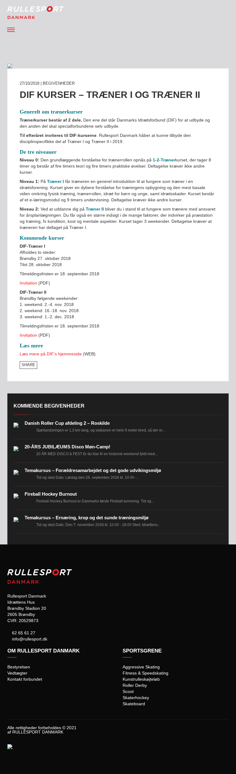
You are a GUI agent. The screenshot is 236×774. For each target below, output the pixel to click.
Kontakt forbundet (24, 679)
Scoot (128, 691)
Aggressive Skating (141, 666)
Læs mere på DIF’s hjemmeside (51, 353)
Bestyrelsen (18, 666)
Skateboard (134, 703)
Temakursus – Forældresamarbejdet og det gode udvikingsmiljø (93, 470)
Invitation (28, 283)
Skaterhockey (136, 697)
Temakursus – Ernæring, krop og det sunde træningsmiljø (86, 517)
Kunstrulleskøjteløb (141, 679)
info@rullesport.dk (29, 639)
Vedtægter (17, 673)
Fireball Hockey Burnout (51, 494)
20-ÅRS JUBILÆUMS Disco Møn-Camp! (67, 446)
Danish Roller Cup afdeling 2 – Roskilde (67, 423)
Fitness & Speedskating (145, 673)
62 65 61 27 (23, 632)
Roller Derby (135, 685)
